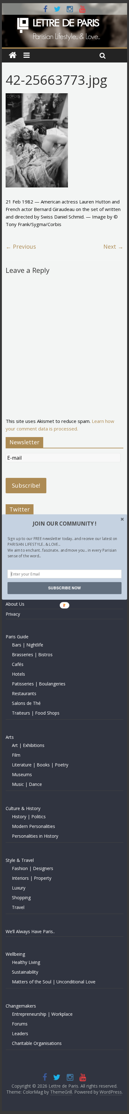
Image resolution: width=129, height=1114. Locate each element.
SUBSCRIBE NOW (64, 588)
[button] (64, 523)
